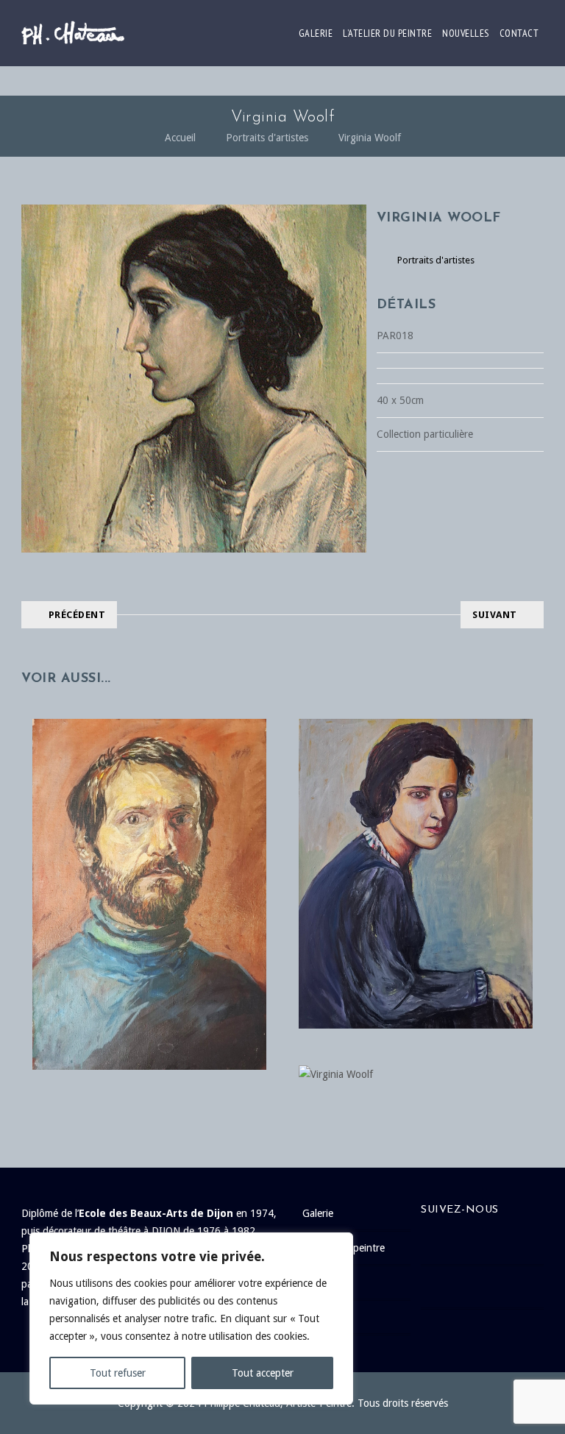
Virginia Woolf (369, 137)
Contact (519, 33)
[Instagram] (490, 1287)
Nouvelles (465, 33)
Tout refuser (118, 1373)
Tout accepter (263, 1373)
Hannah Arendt (416, 844)
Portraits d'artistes (267, 137)
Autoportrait (149, 865)
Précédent (77, 614)
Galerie (316, 33)
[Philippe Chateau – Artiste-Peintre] (72, 33)
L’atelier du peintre (387, 33)
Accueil (180, 137)
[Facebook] (490, 1243)
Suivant (494, 614)
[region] (191, 1318)
